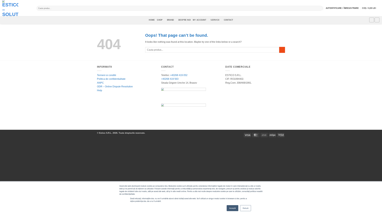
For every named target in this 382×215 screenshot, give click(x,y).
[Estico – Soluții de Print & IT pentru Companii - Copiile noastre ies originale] (17, 8)
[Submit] (319, 8)
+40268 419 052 (178, 75)
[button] (371, 8)
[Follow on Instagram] (377, 19)
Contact (228, 20)
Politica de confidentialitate (111, 79)
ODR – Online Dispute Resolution (115, 86)
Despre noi (184, 20)
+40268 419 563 (169, 79)
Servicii (215, 20)
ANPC (100, 83)
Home (152, 20)
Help (99, 90)
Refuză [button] (245, 208)
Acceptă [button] (232, 208)
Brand (170, 20)
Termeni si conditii (106, 75)
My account (199, 20)
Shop (159, 20)
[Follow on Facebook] (371, 19)
